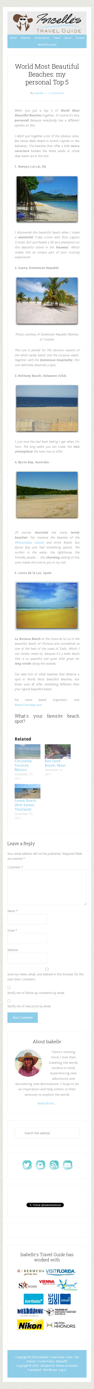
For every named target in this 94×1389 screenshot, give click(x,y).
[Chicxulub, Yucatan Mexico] (27, 751)
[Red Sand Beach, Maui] (58, 751)
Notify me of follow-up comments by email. (36, 993)
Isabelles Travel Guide (46, 23)
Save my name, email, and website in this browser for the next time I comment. (45, 977)
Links (69, 1357)
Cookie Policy (46, 1361)
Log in (62, 1369)
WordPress (50, 1369)
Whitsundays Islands (29, 542)
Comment (15, 867)
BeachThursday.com (28, 705)
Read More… (47, 1103)
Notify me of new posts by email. (29, 1006)
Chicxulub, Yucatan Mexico (24, 765)
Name (12, 911)
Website (12, 950)
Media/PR (61, 1361)
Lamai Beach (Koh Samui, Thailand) (25, 805)
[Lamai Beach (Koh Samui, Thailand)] (27, 791)
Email (12, 930)
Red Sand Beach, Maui (55, 763)
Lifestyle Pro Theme (52, 1365)
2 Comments (56, 93)
